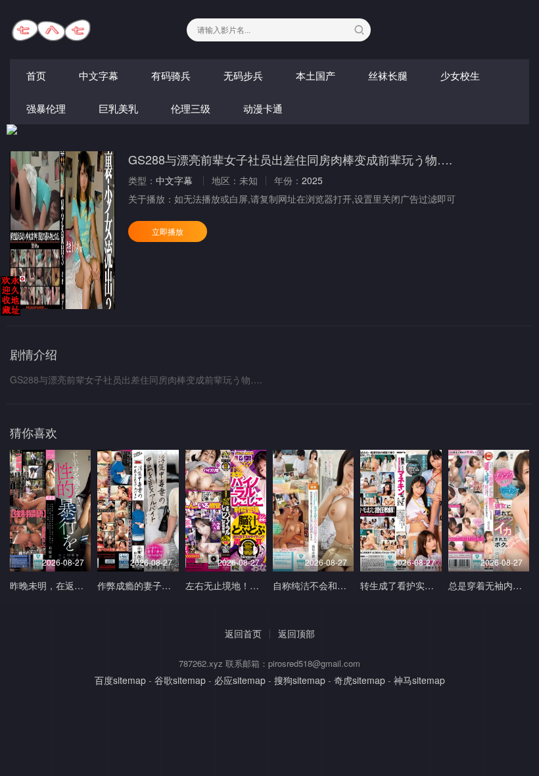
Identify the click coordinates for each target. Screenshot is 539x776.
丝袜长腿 (388, 75)
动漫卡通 (263, 108)
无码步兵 (243, 75)
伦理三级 (190, 108)
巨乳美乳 (118, 108)
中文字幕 (98, 75)
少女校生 (460, 75)
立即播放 (167, 231)
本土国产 (315, 75)
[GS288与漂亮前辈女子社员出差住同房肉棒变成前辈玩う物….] (62, 230)
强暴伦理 (46, 108)
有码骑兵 (171, 75)
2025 (312, 180)
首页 (36, 75)
